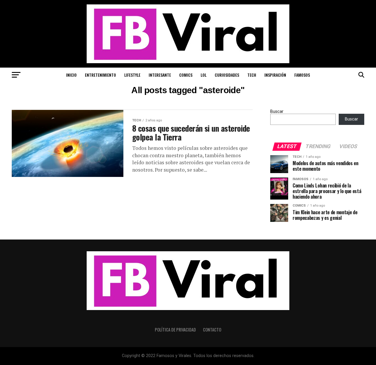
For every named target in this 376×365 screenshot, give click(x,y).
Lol (204, 75)
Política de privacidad (175, 330)
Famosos (302, 75)
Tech (251, 75)
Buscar (276, 111)
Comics (185, 75)
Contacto (212, 330)
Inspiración (275, 75)
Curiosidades (227, 75)
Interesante (160, 75)
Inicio (71, 75)
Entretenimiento (100, 75)
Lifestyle (132, 75)
